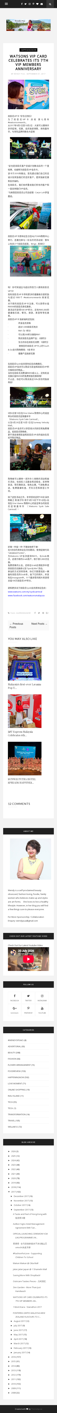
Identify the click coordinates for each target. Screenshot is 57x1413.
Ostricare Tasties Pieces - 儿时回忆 (29, 1281)
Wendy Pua (19, 74)
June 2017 (18, 1330)
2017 (13, 1191)
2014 (13, 1365)
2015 (13, 1361)
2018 (13, 1187)
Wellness (13, 1126)
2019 (13, 1182)
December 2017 (21, 1196)
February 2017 (20, 1348)
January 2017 (20, 1352)
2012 (13, 1374)
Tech (10, 1102)
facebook (14, 1000)
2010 (13, 1383)
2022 (13, 1169)
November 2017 (21, 1200)
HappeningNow (28, 50)
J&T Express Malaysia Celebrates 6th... (20, 733)
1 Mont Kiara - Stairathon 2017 (27, 1307)
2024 (13, 1160)
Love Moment (15, 1083)
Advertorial (14, 1046)
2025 (13, 1155)
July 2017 (18, 1325)
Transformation (17, 1114)
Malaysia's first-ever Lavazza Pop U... (24, 686)
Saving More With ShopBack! (26, 1275)
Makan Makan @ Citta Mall (25, 1263)
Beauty (11, 1052)
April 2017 (18, 1339)
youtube (42, 1013)
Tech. (10, 1108)
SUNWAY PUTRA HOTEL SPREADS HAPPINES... (22, 780)
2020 (13, 1178)
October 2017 (20, 1205)
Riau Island (14, 1095)
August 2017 (19, 1321)
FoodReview (14, 1071)
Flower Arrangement (19, 1065)
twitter (28, 1000)
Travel (11, 1120)
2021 (13, 1173)
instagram (42, 1000)
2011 (13, 1379)
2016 (13, 1356)
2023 (13, 1164)
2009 (13, 1388)
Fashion (12, 1058)
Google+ (15, 1013)
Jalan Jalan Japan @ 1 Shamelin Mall (30, 1269)
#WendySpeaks (16, 1040)
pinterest (28, 1013)
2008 (13, 1392)
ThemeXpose (36, 1409)
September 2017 (21, 1209)
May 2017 (18, 1334)
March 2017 (19, 1343)
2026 (13, 1151)
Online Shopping (17, 1089)
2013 (13, 1370)
